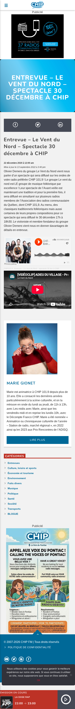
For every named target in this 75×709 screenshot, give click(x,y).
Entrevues (14, 463)
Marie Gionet (21, 383)
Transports (14, 508)
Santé (11, 498)
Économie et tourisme (21, 473)
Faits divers (15, 483)
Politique (13, 493)
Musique (13, 488)
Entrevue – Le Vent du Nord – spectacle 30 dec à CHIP (36, 268)
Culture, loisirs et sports (22, 468)
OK (38, 680)
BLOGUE (13, 513)
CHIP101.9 (8, 268)
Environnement (17, 478)
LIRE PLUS (37, 440)
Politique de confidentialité (29, 647)
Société (12, 503)
